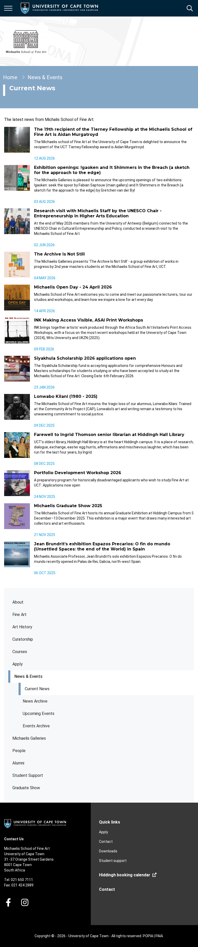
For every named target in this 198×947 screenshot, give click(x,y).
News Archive (35, 701)
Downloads (108, 851)
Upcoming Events (38, 713)
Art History (22, 626)
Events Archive (36, 725)
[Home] (35, 823)
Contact (106, 841)
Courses (19, 651)
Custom (24, 902)
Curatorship (22, 639)
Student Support (27, 775)
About (17, 602)
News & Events (28, 676)
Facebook (8, 902)
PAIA (159, 936)
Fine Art (19, 614)
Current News (37, 688)
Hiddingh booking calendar (124, 874)
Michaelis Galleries (29, 738)
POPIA (148, 936)
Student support (113, 861)
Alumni (18, 763)
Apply (17, 664)
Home (10, 77)
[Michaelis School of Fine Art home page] (26, 41)
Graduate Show (26, 787)
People (19, 750)
